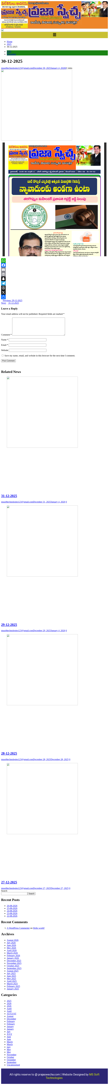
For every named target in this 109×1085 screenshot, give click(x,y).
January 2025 (13, 989)
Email (4, 345)
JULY (9, 1034)
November (11, 1054)
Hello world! (39, 928)
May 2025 (11, 978)
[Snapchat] (54, 278)
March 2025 (12, 983)
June (9, 1037)
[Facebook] (54, 265)
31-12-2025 (9, 496)
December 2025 (14, 960)
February (11, 1021)
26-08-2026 (12, 906)
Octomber (11, 1060)
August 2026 (12, 940)
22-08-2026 (12, 916)
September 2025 (14, 968)
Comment (6, 335)
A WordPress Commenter (18, 928)
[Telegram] (54, 283)
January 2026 (13, 958)
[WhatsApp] (54, 260)
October (10, 1057)
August (10, 1016)
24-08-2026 (12, 911)
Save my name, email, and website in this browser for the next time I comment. (40, 355)
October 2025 (13, 966)
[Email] (54, 269)
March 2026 (12, 953)
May (9, 1049)
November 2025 (14, 963)
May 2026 (11, 948)
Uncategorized (13, 1065)
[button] (54, 35)
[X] (54, 292)
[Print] (54, 274)
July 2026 (11, 942)
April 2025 (12, 981)
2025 (9, 51)
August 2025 (12, 971)
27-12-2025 (9, 882)
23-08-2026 (12, 913)
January (10, 1026)
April (9, 1008)
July (9, 1031)
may (9, 1047)
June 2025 (11, 976)
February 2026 (13, 955)
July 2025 (11, 973)
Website (4, 350)
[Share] (54, 297)
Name (4, 339)
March (10, 1042)
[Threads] (54, 288)
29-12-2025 (9, 624)
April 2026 (12, 950)
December (11, 54)
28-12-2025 (9, 753)
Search (4, 891)
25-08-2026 (12, 908)
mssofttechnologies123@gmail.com (17, 68)
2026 (9, 1003)
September (11, 1062)
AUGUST (11, 1013)
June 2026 (11, 945)
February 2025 (13, 986)
